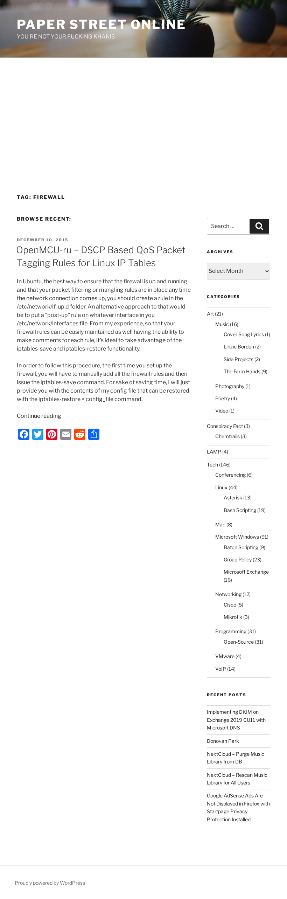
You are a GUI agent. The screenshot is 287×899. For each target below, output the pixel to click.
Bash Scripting (240, 510)
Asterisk (233, 497)
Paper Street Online (101, 24)
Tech (212, 465)
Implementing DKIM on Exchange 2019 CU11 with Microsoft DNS (236, 720)
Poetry (222, 398)
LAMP (214, 452)
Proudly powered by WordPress (50, 883)
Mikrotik (233, 617)
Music (222, 324)
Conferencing (230, 475)
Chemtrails (227, 436)
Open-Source (239, 642)
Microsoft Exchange (246, 572)
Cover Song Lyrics (244, 334)
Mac (220, 524)
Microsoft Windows (237, 537)
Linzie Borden (239, 347)
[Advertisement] (143, 110)
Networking (228, 594)
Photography (229, 386)
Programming (230, 631)
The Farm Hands (242, 371)
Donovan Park (223, 741)
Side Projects (238, 359)
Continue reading (39, 416)
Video (221, 411)
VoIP (220, 669)
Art (210, 314)
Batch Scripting (241, 547)
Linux (221, 487)
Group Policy (238, 559)
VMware (224, 656)
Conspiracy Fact (225, 426)
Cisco (230, 605)
